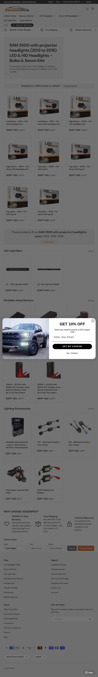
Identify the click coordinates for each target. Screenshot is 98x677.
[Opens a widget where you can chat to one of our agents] (89, 673)
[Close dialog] (93, 320)
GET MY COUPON (72, 346)
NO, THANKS (72, 353)
